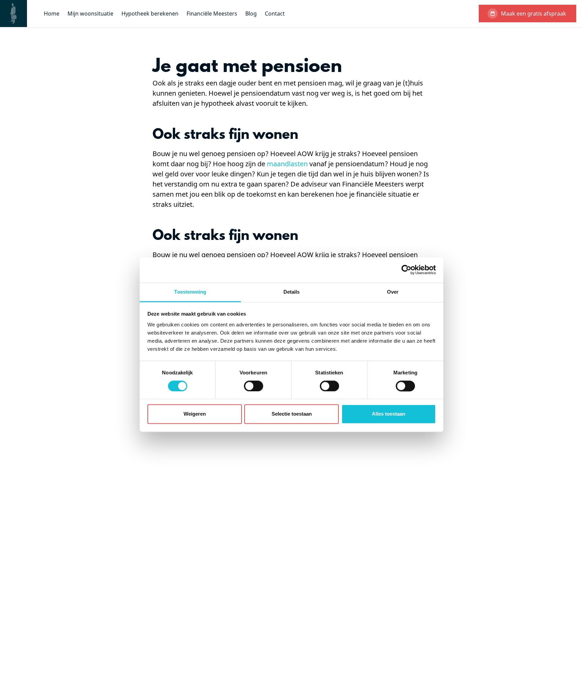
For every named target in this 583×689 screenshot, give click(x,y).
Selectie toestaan (292, 414)
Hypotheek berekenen (149, 13)
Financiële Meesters (212, 13)
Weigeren (195, 414)
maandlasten (287, 163)
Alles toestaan (388, 414)
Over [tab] (392, 292)
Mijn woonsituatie (90, 13)
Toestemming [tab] (190, 292)
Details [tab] (291, 292)
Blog (251, 13)
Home (51, 13)
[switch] (253, 385)
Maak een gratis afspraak (533, 13)
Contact (275, 13)
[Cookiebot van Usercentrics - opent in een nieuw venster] (406, 270)
